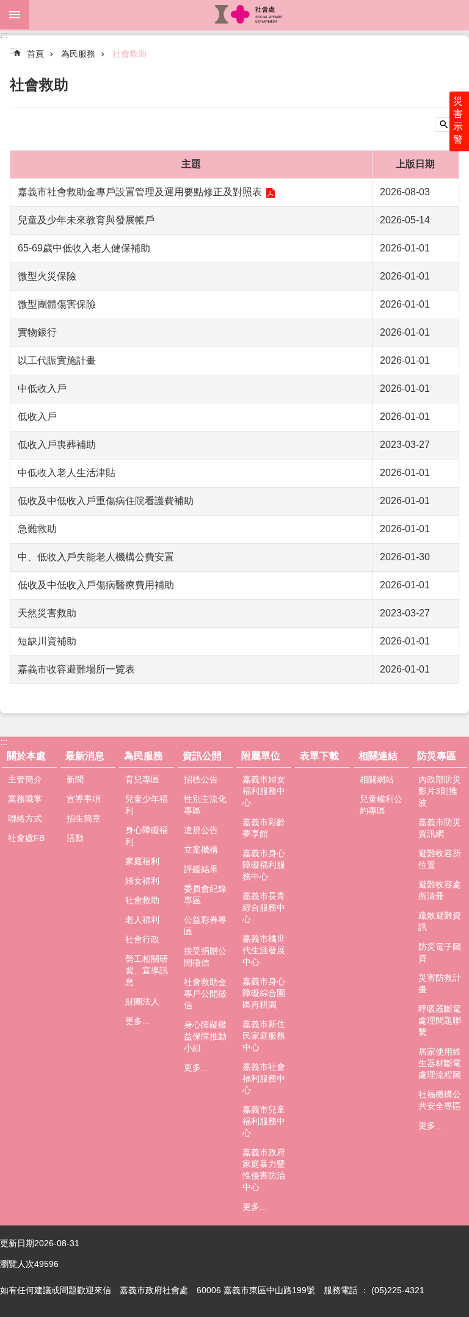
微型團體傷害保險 (57, 304)
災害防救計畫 (439, 983)
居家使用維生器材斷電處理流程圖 (439, 1063)
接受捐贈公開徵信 (205, 956)
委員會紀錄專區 (205, 894)
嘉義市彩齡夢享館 (263, 828)
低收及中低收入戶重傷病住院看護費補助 (106, 501)
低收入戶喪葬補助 (57, 444)
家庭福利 (142, 861)
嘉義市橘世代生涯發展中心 (263, 950)
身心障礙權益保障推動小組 (205, 1036)
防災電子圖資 (439, 952)
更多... (137, 1021)
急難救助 (37, 529)
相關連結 (378, 756)
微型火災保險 (47, 276)
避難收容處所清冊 (439, 890)
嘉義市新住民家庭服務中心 (263, 1035)
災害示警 (458, 120)
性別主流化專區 (205, 804)
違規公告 (201, 830)
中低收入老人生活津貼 (66, 472)
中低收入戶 (42, 388)
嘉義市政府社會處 (249, 14)
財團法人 (142, 1001)
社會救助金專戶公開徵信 (205, 993)
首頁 (35, 54)
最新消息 (84, 756)
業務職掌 (25, 799)
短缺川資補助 (47, 641)
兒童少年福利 (146, 804)
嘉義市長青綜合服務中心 (263, 907)
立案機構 (201, 849)
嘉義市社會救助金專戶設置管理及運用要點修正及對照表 (140, 192)
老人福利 (142, 920)
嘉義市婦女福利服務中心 (263, 790)
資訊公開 (202, 756)
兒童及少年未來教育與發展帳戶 (86, 220)
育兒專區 (142, 779)
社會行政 (142, 939)
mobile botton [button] (14, 14)
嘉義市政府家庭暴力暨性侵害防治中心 (263, 1169)
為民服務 (78, 54)
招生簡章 (84, 818)
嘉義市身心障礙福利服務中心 (263, 864)
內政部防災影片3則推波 (439, 790)
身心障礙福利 (146, 835)
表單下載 (319, 756)
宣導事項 (84, 799)
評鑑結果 (201, 869)
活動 (75, 838)
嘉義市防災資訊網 (439, 828)
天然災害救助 (47, 613)
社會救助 (129, 54)
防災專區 (436, 756)
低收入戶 (37, 416)
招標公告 (201, 779)
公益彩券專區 (205, 925)
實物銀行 (37, 332)
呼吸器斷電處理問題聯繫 (439, 1020)
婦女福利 (142, 881)
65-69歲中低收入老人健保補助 (84, 248)
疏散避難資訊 (439, 921)
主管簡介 (25, 779)
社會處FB (26, 838)
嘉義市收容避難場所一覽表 (76, 669)
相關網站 (377, 779)
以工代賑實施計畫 (57, 360)
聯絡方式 (25, 818)
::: (3, 35)
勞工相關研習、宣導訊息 (146, 970)
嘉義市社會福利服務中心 (263, 1078)
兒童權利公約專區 (381, 804)
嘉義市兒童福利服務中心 (263, 1121)
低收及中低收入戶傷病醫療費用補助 (96, 585)
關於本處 (26, 756)
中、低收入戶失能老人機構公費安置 (96, 557)
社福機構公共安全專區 (439, 1100)
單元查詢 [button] (447, 124)
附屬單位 (260, 756)
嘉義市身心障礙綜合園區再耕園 (263, 992)
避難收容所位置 (439, 859)
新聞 (75, 779)
